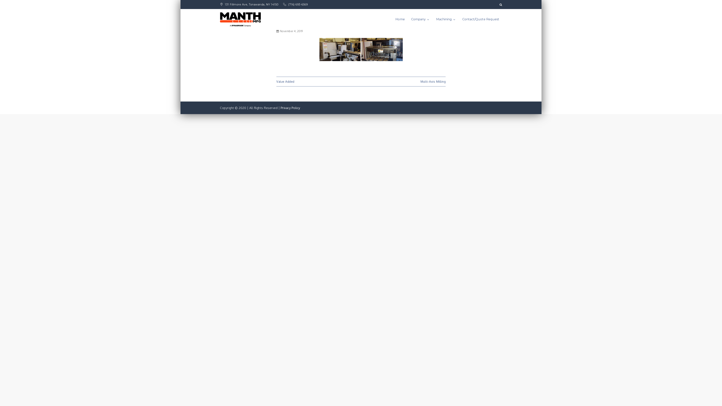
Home (400, 19)
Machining (444, 19)
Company (418, 19)
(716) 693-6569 (298, 4)
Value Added (285, 81)
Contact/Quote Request (480, 19)
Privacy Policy (290, 108)
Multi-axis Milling (433, 81)
